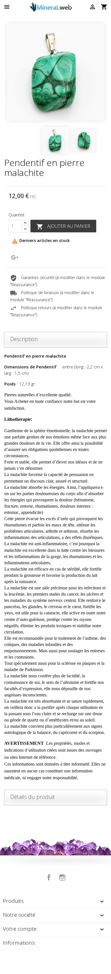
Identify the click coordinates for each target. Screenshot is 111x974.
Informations (19, 942)
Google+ (14, 257)
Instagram (62, 877)
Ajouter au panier (63, 226)
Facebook (49, 877)
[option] (55, 72)
